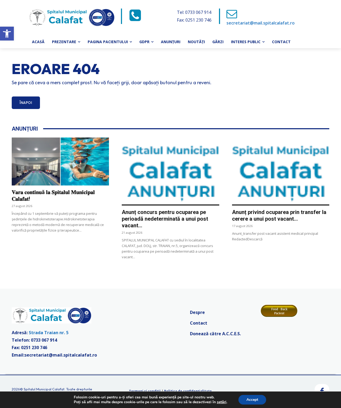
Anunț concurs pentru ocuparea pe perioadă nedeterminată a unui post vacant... (165, 219)
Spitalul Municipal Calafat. (44, 389)
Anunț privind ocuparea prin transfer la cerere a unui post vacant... (279, 215)
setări (221, 402)
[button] (7, 34)
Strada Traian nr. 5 (48, 333)
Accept (252, 399)
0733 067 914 (44, 340)
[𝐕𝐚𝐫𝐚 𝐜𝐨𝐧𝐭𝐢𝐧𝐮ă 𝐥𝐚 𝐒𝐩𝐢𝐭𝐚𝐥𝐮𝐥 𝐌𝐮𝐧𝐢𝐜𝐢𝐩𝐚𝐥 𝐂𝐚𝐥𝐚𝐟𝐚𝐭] (60, 161)
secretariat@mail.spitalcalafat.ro (260, 23)
